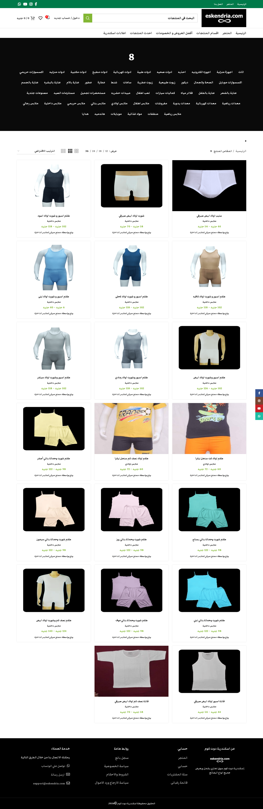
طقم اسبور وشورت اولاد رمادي (131, 377)
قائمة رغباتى (179, 782)
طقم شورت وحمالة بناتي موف (132, 620)
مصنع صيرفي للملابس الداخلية (203, 232)
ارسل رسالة (57, 775)
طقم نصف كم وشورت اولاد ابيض (53, 620)
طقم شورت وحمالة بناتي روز (131, 539)
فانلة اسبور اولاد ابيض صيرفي (209, 701)
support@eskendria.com (49, 784)
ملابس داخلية (209, 221)
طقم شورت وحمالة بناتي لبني (209, 620)
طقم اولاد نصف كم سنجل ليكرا (131, 458)
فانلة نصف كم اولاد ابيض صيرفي (132, 701)
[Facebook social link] (36, 4)
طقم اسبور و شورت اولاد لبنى (53, 296)
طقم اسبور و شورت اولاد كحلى (131, 296)
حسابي (183, 766)
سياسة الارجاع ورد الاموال (112, 782)
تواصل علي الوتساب (53, 766)
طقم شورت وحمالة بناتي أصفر (53, 458)
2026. (131, 803)
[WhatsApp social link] (19, 4)
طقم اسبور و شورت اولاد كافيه (209, 296)
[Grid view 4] (63, 151)
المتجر (183, 758)
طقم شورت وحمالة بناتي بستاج (209, 539)
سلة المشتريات (177, 774)
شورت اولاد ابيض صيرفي (131, 216)
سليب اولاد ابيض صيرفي (209, 216)
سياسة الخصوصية (116, 766)
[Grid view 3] (70, 151)
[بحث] (87, 18)
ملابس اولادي (209, 464)
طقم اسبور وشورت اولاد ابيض (209, 377)
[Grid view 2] (76, 151)
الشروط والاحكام (117, 774)
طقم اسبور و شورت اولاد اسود (54, 216)
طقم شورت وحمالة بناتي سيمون (53, 539)
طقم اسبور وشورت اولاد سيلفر (53, 377)
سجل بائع (122, 758)
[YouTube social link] (25, 4)
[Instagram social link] (31, 4)
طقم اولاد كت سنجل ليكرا (209, 458)
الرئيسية (240, 151)
